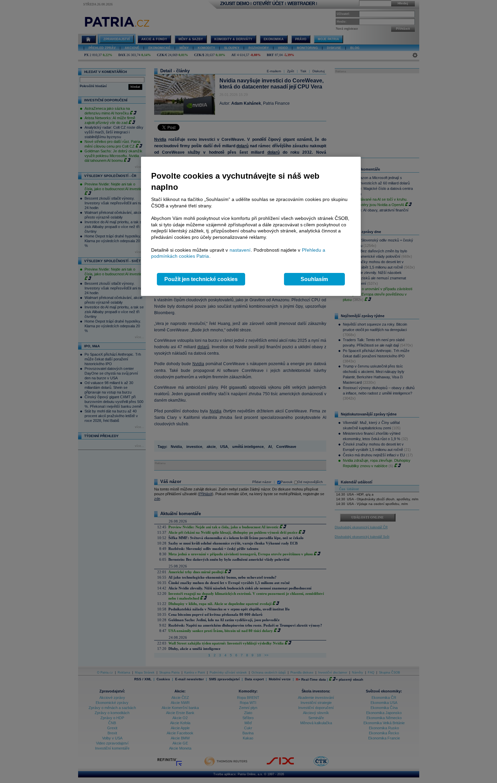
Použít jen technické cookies (201, 279)
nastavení (240, 250)
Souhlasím (314, 279)
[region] (251, 226)
